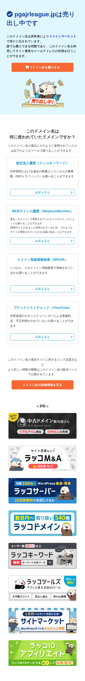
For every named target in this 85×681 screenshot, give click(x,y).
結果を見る (42, 192)
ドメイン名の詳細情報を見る (42, 384)
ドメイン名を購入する (45, 67)
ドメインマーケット (62, 36)
